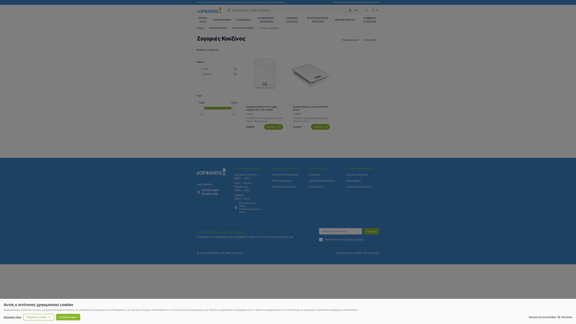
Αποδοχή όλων (68, 317)
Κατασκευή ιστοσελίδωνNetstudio (550, 317)
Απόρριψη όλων (12, 317)
